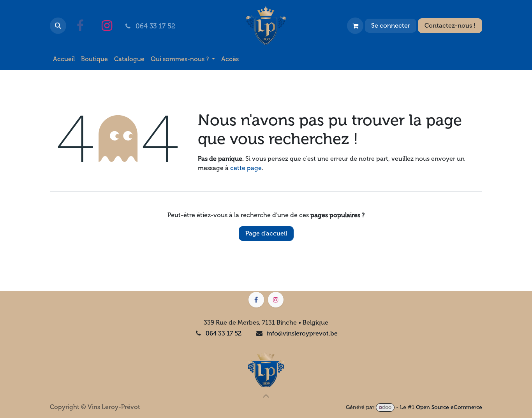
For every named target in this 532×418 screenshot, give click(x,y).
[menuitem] (64, 59)
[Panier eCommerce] (355, 26)
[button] (58, 26)
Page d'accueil (266, 233)
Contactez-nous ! (450, 25)
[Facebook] (80, 25)
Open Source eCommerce (449, 407)
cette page (246, 168)
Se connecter (390, 25)
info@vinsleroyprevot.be (302, 333)
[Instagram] (106, 25)
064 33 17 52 (223, 333)
